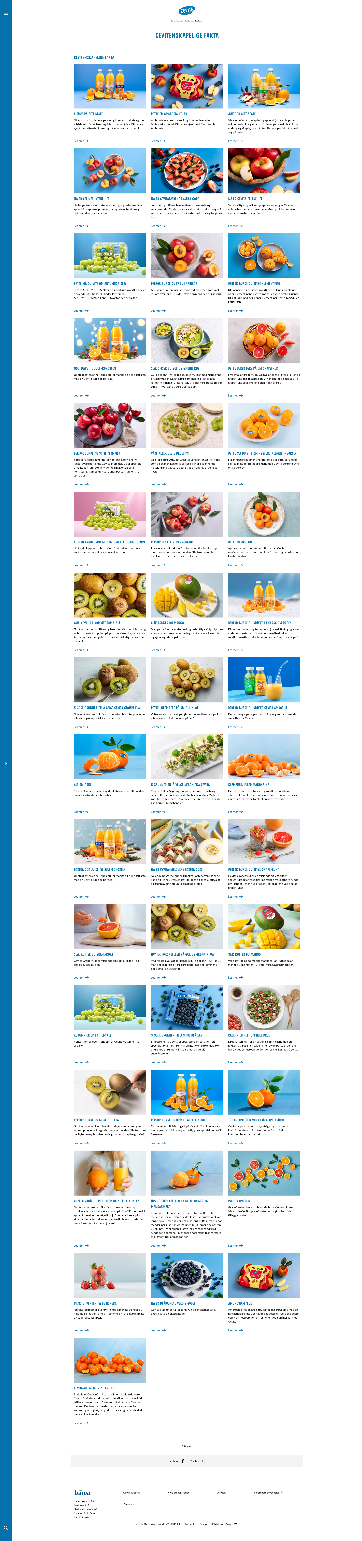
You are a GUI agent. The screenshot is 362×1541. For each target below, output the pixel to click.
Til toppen (187, 1446)
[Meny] (6, 13)
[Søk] (6, 1528)
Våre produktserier (178, 1492)
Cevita (173, 21)
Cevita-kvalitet (131, 1492)
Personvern (129, 1504)
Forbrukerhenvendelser (267, 1492)
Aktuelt (180, 21)
